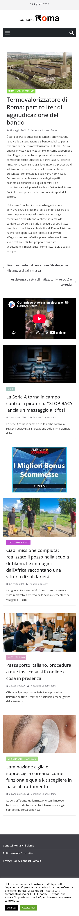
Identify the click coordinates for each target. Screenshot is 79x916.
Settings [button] (11, 907)
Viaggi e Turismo (16, 657)
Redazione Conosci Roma (43, 130)
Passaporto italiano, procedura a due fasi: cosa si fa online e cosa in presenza (38, 671)
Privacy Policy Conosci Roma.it (22, 861)
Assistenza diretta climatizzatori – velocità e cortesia (41, 282)
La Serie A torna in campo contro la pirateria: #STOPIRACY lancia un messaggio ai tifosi (39, 403)
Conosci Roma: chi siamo (18, 845)
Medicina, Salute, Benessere (22, 759)
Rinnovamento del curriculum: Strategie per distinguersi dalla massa (37, 267)
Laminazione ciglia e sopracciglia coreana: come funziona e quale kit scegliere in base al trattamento (39, 776)
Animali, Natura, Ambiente (21, 91)
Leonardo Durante (38, 584)
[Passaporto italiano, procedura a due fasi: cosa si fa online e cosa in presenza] (39, 632)
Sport (11, 389)
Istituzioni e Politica (18, 542)
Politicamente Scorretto (18, 853)
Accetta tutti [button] (28, 907)
